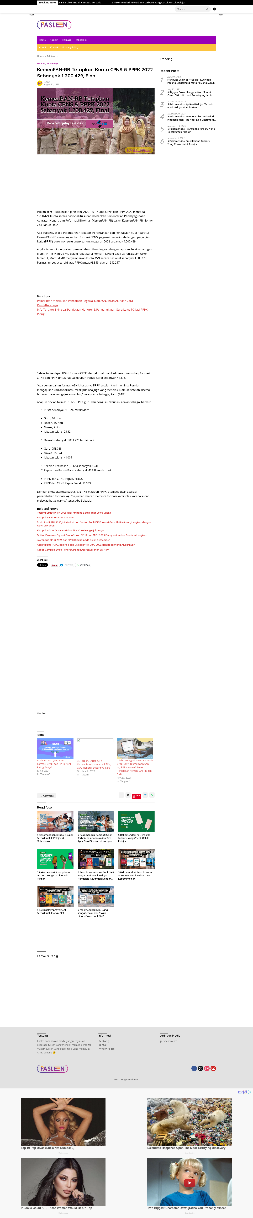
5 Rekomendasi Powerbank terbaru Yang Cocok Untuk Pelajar (92, 2)
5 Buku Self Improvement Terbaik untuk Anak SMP (51, 911)
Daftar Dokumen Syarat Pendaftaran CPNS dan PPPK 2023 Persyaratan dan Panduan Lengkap (91, 535)
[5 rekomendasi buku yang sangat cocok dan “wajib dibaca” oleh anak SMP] (96, 896)
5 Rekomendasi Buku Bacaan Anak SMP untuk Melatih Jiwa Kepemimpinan (135, 875)
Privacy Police (106, 1048)
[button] (207, 9)
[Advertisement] (22, 64)
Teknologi (81, 40)
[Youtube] (213, 1069)
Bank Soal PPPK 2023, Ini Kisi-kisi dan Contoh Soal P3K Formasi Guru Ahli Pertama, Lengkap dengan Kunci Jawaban (94, 524)
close (31, 15)
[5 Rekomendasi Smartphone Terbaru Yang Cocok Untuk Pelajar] (55, 859)
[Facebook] (194, 1069)
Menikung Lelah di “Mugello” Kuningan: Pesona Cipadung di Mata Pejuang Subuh (191, 81)
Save (138, 795)
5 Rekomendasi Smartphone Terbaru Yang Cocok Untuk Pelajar (53, 875)
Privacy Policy (70, 47)
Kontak (54, 47)
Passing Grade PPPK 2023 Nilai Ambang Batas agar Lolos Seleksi (74, 512)
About (42, 47)
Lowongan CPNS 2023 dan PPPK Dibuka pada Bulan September (73, 540)
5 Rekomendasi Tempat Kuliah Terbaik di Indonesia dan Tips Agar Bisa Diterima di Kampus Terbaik (95, 838)
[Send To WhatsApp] (152, 795)
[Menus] (39, 9)
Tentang (103, 1041)
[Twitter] (200, 1069)
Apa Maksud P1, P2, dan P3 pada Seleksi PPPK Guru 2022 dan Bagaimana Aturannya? (86, 544)
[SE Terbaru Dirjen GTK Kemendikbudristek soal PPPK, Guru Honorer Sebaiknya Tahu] (95, 748)
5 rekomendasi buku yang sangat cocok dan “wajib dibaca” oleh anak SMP (93, 913)
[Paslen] (54, 24)
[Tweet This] (128, 795)
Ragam (54, 40)
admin (47, 81)
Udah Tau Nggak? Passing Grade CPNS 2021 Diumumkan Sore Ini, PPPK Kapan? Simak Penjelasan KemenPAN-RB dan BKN (135, 767)
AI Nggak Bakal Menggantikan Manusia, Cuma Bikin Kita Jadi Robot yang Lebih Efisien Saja (190, 93)
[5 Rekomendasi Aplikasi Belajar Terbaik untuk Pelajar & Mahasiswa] (55, 821)
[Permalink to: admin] (40, 83)
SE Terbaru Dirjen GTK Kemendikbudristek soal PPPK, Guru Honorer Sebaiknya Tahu (94, 764)
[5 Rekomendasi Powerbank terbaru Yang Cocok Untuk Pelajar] (136, 821)
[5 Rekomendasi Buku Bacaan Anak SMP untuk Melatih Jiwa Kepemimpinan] (136, 859)
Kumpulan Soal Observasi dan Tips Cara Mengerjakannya (70, 530)
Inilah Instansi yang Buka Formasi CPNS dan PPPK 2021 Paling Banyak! (54, 764)
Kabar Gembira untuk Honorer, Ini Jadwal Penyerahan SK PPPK (73, 549)
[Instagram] (207, 1069)
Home (42, 40)
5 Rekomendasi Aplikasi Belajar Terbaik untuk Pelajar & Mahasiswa (55, 838)
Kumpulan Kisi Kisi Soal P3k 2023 (55, 517)
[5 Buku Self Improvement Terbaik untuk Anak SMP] (55, 896)
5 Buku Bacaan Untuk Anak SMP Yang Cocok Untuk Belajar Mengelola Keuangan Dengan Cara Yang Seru (96, 875)
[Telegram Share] (145, 795)
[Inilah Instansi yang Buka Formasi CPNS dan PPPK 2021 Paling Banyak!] (55, 748)
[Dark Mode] (214, 9)
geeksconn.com (168, 1041)
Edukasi (66, 40)
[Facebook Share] (121, 795)
